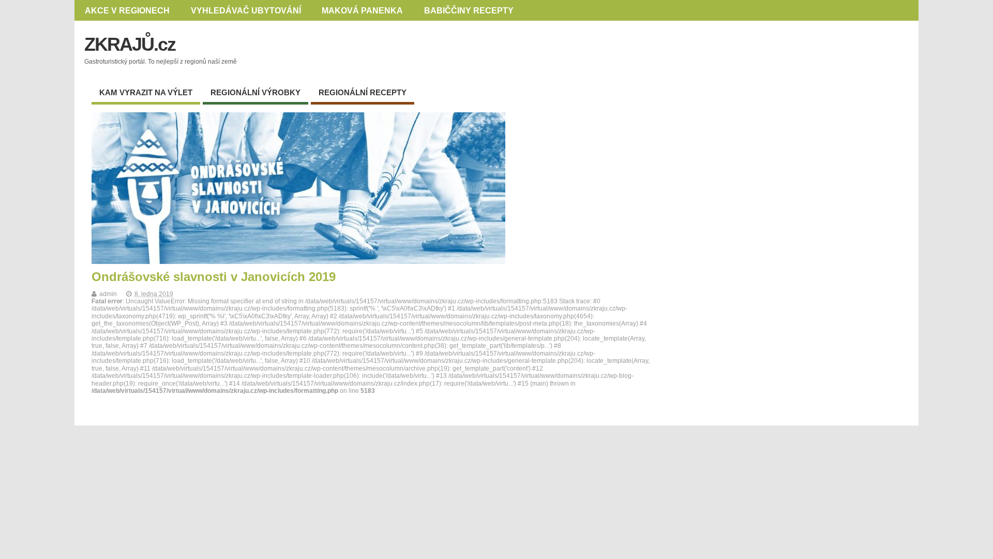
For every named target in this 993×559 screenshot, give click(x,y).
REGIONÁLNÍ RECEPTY (363, 92)
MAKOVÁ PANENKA (362, 10)
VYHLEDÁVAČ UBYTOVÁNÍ (246, 10)
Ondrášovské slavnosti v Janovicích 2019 (214, 277)
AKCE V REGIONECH (127, 10)
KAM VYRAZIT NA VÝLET (145, 92)
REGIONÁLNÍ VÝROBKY (255, 92)
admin (108, 294)
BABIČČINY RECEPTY (469, 10)
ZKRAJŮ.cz (129, 44)
